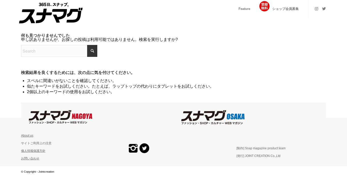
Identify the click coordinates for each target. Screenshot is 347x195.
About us (27, 135)
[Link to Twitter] (324, 8)
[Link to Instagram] (316, 8)
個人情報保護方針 (33, 151)
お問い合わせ (30, 158)
